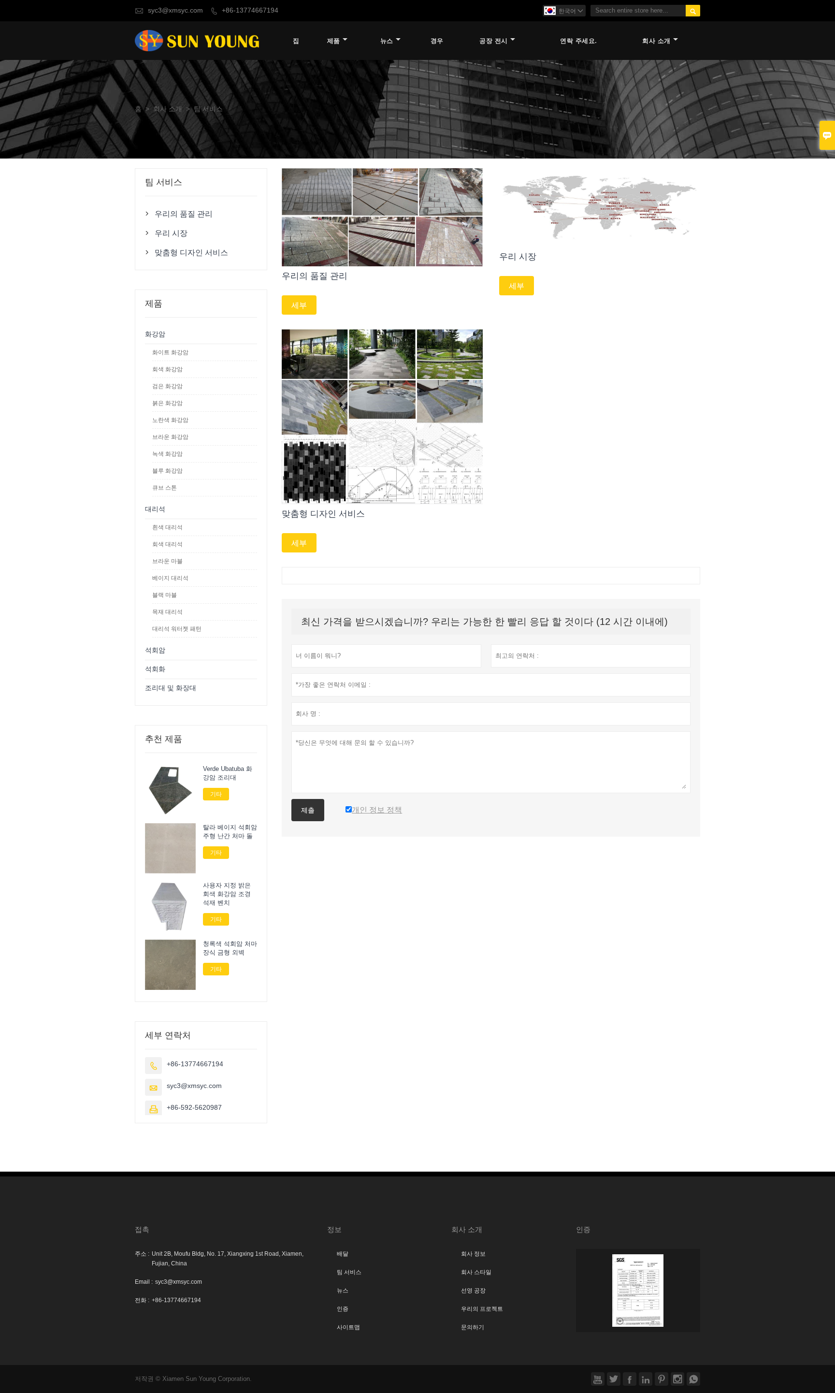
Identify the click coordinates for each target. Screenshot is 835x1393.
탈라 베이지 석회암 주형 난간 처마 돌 (230, 832)
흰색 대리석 (167, 527)
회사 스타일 (476, 1272)
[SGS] (638, 1290)
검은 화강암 (167, 386)
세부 (299, 305)
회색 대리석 (167, 544)
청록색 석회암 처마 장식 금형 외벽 (230, 948)
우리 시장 (171, 233)
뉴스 (386, 40)
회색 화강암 (167, 369)
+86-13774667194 (250, 10)
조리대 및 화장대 (170, 688)
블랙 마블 (164, 595)
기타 (216, 794)
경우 (437, 40)
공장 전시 (493, 40)
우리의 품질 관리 (184, 213)
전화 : (142, 1300)
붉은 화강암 (167, 403)
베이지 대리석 (170, 578)
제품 (333, 40)
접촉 (142, 1229)
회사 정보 (473, 1253)
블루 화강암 (167, 470)
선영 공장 (473, 1290)
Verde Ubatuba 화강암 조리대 (227, 773)
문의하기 (472, 1327)
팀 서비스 (349, 1272)
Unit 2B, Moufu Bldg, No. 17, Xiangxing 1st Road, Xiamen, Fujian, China (227, 1258)
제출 (308, 810)
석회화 (155, 669)
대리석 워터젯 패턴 (177, 628)
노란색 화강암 (170, 420)
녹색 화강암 (167, 454)
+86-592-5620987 (194, 1108)
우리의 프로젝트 (482, 1309)
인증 (342, 1309)
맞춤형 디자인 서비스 (191, 252)
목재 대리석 (167, 612)
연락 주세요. (578, 40)
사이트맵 (348, 1327)
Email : (144, 1281)
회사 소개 (656, 40)
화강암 (155, 334)
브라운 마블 (167, 561)
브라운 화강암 (170, 437)
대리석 (155, 509)
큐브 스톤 (164, 487)
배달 (342, 1253)
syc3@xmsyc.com (175, 10)
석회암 (155, 650)
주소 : (142, 1253)
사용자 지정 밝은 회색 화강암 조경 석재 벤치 (227, 894)
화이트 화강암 (170, 352)
